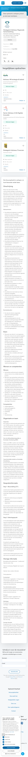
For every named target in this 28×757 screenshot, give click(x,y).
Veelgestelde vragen (13, 700)
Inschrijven (14, 671)
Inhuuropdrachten (5, 7)
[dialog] (11, 736)
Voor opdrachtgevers (13, 707)
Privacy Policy (13, 677)
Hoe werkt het (13, 696)
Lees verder (12, 731)
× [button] (19, 717)
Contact (13, 711)
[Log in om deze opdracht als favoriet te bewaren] (23, 75)
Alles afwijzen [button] (11, 751)
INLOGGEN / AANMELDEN (17, 2)
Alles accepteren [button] (11, 747)
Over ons (13, 703)
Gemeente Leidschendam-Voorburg (11, 33)
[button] (11, 753)
